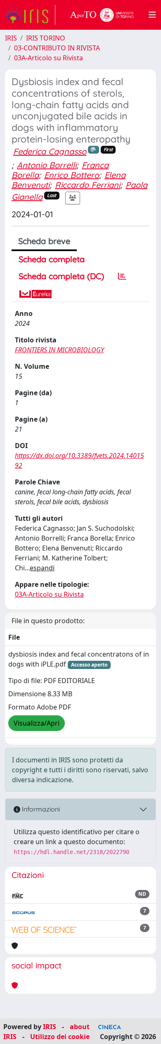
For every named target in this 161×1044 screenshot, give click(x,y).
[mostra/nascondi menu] (152, 15)
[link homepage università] (102, 15)
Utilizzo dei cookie (60, 1036)
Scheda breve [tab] (44, 241)
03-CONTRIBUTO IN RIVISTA (57, 47)
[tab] (122, 276)
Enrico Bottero (71, 175)
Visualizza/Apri (36, 723)
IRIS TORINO (45, 38)
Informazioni (40, 809)
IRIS (11, 38)
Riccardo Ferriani (87, 185)
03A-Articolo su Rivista (48, 57)
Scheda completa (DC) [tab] (61, 276)
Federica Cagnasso (49, 151)
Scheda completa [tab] (52, 259)
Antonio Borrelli (46, 165)
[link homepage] (30, 15)
